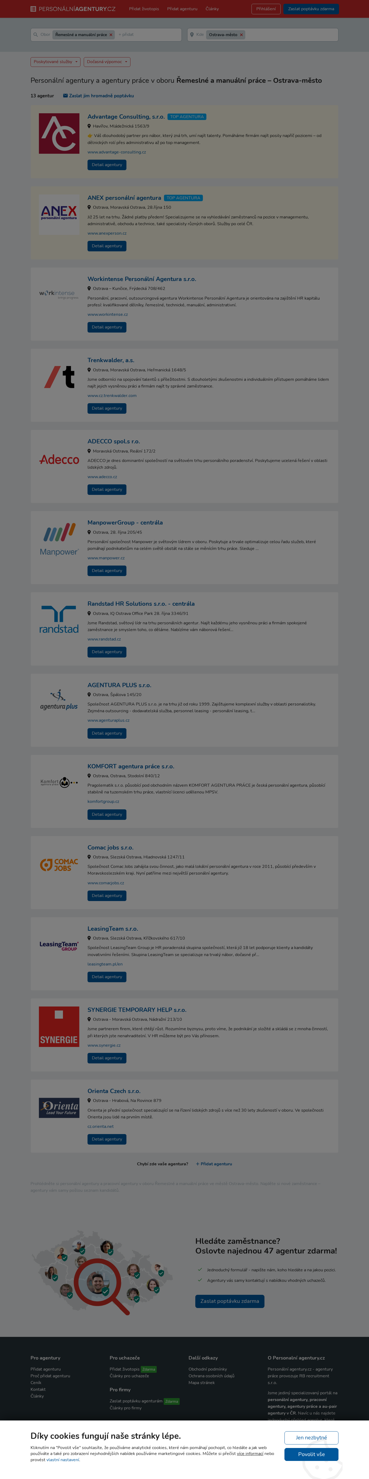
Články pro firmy (126, 1408)
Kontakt (38, 1389)
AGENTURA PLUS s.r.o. (119, 685)
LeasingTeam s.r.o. (113, 929)
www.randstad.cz (104, 639)
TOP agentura (187, 117)
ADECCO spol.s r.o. (114, 441)
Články (212, 9)
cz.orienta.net (101, 1126)
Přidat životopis (144, 9)
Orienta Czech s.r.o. (114, 1091)
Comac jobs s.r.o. (110, 848)
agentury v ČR (282, 1413)
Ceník (36, 1383)
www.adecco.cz (102, 477)
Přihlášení (266, 9)
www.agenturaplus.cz (108, 720)
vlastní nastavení (62, 1460)
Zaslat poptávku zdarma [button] (311, 9)
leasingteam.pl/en (105, 964)
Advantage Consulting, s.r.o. (126, 117)
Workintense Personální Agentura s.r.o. (142, 279)
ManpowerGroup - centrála (125, 523)
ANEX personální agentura (124, 198)
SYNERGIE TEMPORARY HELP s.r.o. (137, 1010)
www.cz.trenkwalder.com (112, 396)
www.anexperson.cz (107, 233)
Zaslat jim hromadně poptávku (101, 96)
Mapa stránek (202, 1383)
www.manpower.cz (106, 558)
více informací (250, 1454)
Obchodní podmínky (208, 1369)
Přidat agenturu (182, 9)
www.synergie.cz (104, 1045)
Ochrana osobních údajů (211, 1376)
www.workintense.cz (108, 314)
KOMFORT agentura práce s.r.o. (131, 766)
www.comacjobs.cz (106, 883)
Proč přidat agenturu (50, 1376)
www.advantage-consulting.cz (117, 152)
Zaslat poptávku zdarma (229, 1301)
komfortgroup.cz (103, 801)
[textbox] (119, 35)
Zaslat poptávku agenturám (136, 1401)
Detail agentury (107, 165)
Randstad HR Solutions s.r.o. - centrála (141, 604)
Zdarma (148, 1369)
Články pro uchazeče (129, 1376)
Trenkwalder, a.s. (111, 360)
